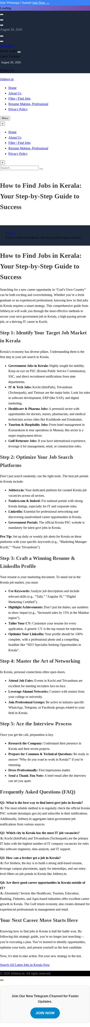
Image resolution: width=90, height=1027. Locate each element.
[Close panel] (19, 52)
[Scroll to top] (1, 980)
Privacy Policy (18, 109)
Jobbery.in (7, 79)
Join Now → (40, 2)
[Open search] (1, 14)
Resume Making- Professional (28, 104)
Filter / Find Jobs (19, 98)
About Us (14, 93)
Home (12, 88)
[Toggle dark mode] (1, 20)
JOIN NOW (45, 1013)
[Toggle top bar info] (1, 25)
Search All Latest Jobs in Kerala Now (25, 965)
